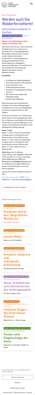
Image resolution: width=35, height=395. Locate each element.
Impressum (29, 392)
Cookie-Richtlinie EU (8, 392)
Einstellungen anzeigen (17, 388)
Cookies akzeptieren (17, 377)
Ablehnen (18, 382)
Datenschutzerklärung (19, 392)
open (31, 4)
